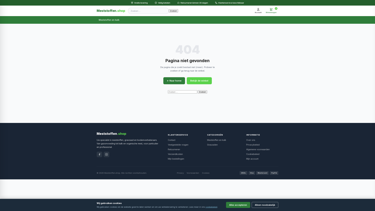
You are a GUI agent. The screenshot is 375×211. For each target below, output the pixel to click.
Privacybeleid (253, 144)
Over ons (250, 140)
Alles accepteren (238, 205)
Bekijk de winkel (199, 80)
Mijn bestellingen (176, 159)
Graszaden (212, 144)
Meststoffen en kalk (109, 20)
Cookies (205, 173)
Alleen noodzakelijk (265, 205)
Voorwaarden (193, 173)
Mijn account (252, 159)
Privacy (180, 173)
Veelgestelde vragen (178, 144)
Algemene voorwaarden (258, 149)
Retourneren (174, 149)
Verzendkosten (175, 154)
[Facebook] (99, 154)
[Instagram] (106, 154)
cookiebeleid (211, 207)
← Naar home (174, 80)
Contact (171, 140)
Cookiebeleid (252, 154)
